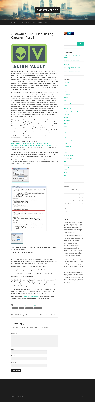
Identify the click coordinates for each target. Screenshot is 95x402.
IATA (65, 106)
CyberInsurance (67, 94)
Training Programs (36, 22)
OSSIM (65, 132)
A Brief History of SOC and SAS (71, 60)
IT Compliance (67, 120)
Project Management (69, 155)
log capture (29, 308)
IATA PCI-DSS (67, 108)
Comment (14, 333)
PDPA (65, 137)
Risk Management (68, 158)
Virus (65, 178)
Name (13, 349)
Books (65, 85)
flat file (22, 308)
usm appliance (37, 308)
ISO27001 (66, 114)
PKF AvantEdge (47, 10)
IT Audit (66, 117)
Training (66, 169)
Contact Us (48, 22)
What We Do (24, 22)
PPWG (65, 152)
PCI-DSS (66, 135)
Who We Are (14, 22)
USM (37, 305)
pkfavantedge (24, 41)
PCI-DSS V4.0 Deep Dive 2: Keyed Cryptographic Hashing (72, 68)
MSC (65, 129)
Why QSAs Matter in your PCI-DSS (72, 71)
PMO (65, 149)
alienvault (15, 308)
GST (65, 100)
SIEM (28, 305)
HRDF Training (67, 103)
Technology (32, 305)
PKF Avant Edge (23, 305)
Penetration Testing (68, 140)
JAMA (65, 126)
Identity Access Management (71, 111)
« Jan (65, 211)
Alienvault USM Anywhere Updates (49, 314)
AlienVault (16, 305)
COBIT (65, 91)
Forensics (66, 97)
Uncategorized (67, 172)
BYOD (65, 88)
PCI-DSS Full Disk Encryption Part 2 (20, 314)
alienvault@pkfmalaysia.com (31, 296)
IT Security (66, 123)
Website (13, 362)
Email (13, 355)
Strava (65, 164)
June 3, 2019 (14, 41)
